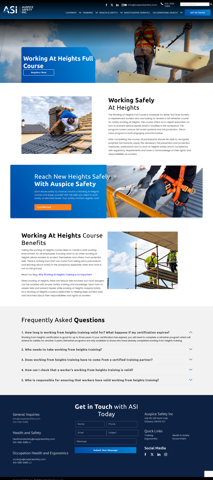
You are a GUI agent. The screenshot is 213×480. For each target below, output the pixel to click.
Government (179, 438)
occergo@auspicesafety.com (29, 459)
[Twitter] (152, 454)
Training (88, 12)
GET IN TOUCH (197, 12)
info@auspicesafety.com (142, 4)
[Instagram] (165, 454)
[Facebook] (145, 454)
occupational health (165, 12)
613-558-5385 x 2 (22, 462)
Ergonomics (150, 438)
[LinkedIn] (158, 454)
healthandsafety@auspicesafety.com (34, 439)
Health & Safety (108, 12)
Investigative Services (137, 12)
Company (71, 12)
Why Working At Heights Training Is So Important (65, 274)
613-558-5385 (170, 5)
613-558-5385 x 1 (22, 442)
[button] (106, 330)
